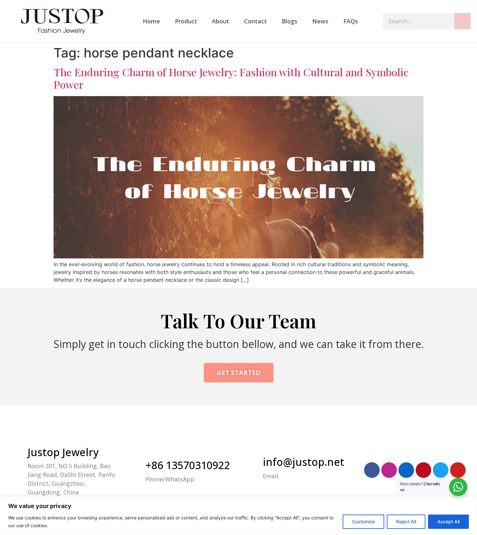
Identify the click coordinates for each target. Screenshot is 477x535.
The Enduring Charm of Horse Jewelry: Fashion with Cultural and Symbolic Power (231, 78)
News (320, 21)
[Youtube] (458, 470)
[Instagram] (389, 470)
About (220, 21)
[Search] (462, 21)
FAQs (350, 21)
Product (186, 21)
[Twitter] (440, 470)
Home (151, 21)
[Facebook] (372, 470)
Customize (363, 521)
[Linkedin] (406, 470)
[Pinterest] (423, 470)
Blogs (289, 21)
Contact (255, 21)
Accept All (448, 521)
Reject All (406, 521)
